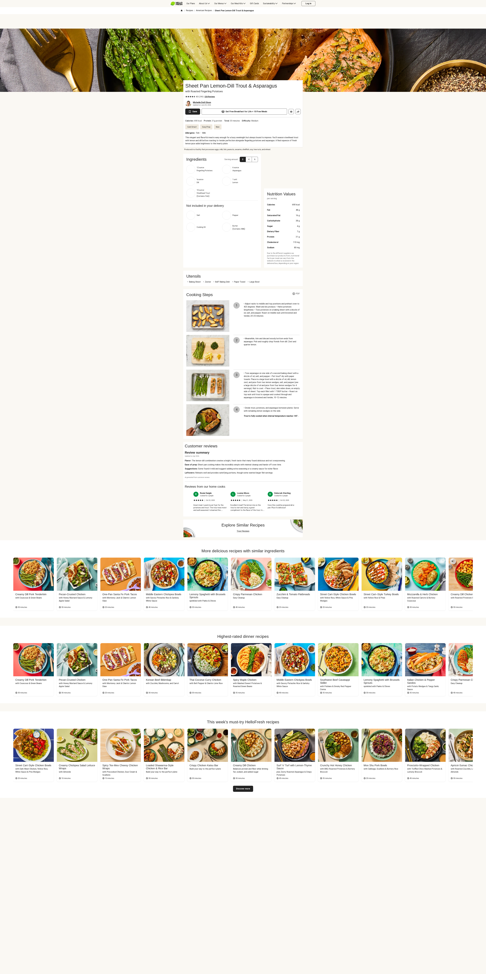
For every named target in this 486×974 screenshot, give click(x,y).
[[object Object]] (291, 111)
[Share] (298, 111)
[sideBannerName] (283, 169)
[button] (222, 159)
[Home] (181, 10)
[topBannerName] (243, 21)
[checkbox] (186, 97)
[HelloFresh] (176, 3)
